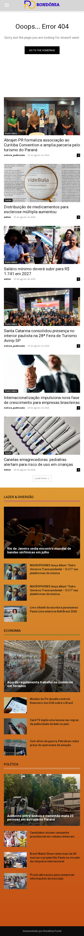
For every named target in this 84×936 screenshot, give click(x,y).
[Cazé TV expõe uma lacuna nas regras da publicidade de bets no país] (15, 726)
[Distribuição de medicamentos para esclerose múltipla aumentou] (42, 183)
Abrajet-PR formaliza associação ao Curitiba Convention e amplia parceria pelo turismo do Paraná (42, 145)
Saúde (8, 200)
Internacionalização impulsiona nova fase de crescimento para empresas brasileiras (42, 400)
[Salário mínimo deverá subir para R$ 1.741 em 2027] (42, 245)
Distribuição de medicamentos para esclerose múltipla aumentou (36, 209)
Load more (41, 478)
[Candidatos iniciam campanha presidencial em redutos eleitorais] (15, 839)
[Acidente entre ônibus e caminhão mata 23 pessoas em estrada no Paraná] (42, 800)
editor (7, 217)
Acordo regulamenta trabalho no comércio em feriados (40, 684)
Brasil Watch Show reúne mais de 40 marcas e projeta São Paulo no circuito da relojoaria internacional (55, 857)
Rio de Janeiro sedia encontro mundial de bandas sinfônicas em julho (39, 550)
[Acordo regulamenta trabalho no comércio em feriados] (42, 666)
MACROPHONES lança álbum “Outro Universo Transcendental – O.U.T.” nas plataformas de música (54, 569)
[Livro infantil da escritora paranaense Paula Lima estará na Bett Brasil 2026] (15, 614)
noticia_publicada (14, 155)
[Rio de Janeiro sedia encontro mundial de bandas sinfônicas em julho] (42, 532)
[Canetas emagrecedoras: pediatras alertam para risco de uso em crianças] (42, 436)
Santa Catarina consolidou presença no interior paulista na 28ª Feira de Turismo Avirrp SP (40, 335)
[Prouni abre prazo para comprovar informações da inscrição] (15, 881)
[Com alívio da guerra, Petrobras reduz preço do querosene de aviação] (15, 747)
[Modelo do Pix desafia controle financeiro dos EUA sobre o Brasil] (15, 705)
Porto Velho (11, 133)
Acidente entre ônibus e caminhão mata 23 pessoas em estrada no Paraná (40, 817)
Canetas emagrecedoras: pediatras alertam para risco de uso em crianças (38, 462)
